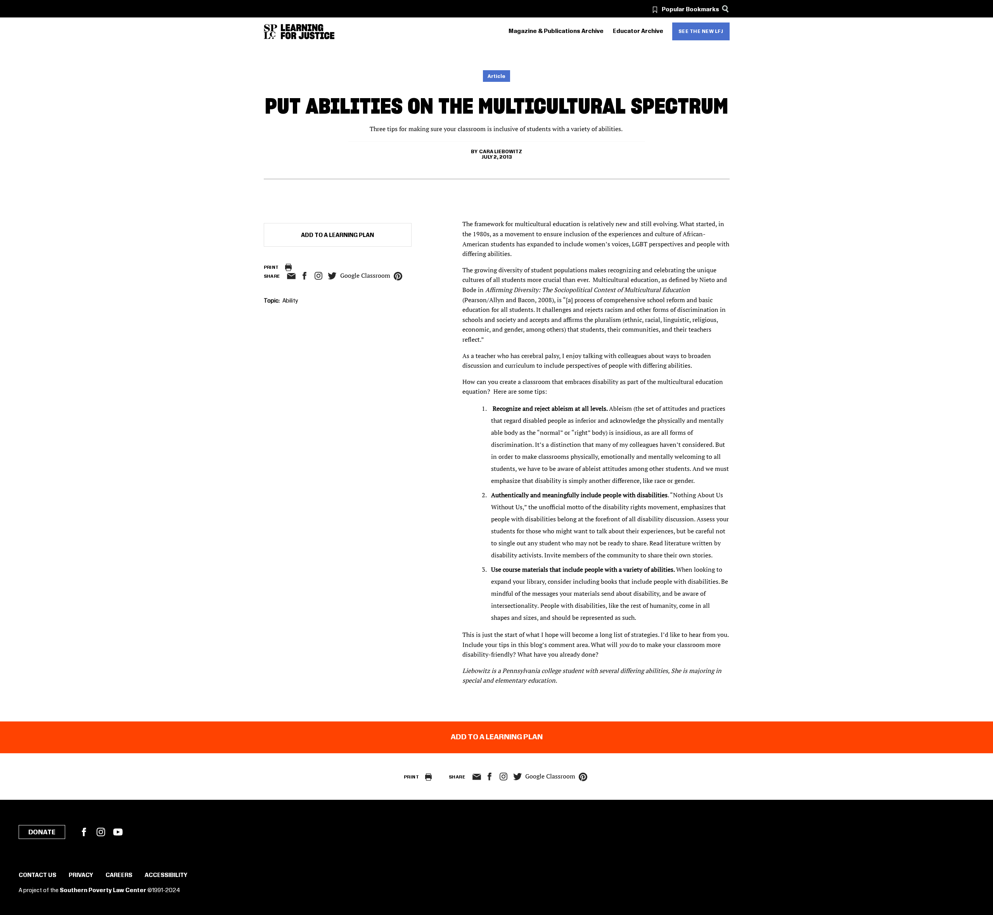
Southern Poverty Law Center (103, 890)
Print (271, 267)
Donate (41, 832)
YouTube (118, 832)
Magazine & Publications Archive (556, 31)
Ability (290, 301)
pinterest (398, 276)
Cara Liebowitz (500, 151)
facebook (304, 276)
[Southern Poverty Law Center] (270, 31)
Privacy (81, 875)
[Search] (725, 9)
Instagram (318, 276)
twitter (332, 276)
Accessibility (166, 875)
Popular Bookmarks (690, 9)
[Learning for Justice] (307, 31)
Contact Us (37, 875)
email (291, 276)
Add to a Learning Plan (337, 235)
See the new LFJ (700, 31)
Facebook (83, 832)
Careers (119, 875)
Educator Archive (638, 31)
